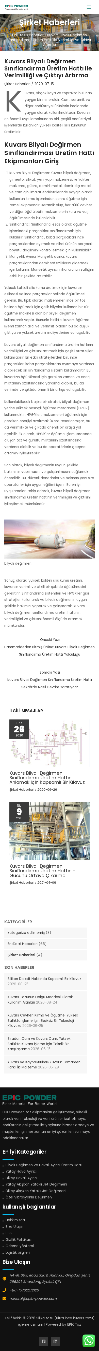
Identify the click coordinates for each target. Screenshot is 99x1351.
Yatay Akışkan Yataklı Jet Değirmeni (36, 1184)
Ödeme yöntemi (20, 1246)
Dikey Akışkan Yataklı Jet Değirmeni (36, 1191)
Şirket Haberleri (21, 955)
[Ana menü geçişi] (89, 7)
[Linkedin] (55, 1341)
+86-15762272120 (24, 1290)
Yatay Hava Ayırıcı (21, 1171)
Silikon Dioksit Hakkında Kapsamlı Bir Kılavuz (44, 978)
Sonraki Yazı (49, 680)
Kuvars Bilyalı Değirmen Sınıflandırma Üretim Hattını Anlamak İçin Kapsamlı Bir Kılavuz (47, 777)
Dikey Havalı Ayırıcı (21, 1178)
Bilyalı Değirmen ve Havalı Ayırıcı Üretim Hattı (44, 1165)
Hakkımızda (15, 1220)
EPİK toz (18, 35)
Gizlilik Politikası (18, 1239)
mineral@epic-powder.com (33, 1298)
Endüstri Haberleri (23, 943)
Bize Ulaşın (14, 1226)
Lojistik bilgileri (18, 1252)
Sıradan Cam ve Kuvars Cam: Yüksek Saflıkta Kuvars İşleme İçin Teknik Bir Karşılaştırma (39, 1043)
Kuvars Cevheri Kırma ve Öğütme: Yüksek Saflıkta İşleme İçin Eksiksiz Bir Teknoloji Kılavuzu (43, 1020)
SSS (9, 1233)
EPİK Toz (74, 1324)
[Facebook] (43, 1341)
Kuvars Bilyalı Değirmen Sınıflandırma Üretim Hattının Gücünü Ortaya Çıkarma (42, 870)
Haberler (36, 35)
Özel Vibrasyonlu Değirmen (29, 1197)
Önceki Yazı (49, 647)
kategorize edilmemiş (26, 932)
